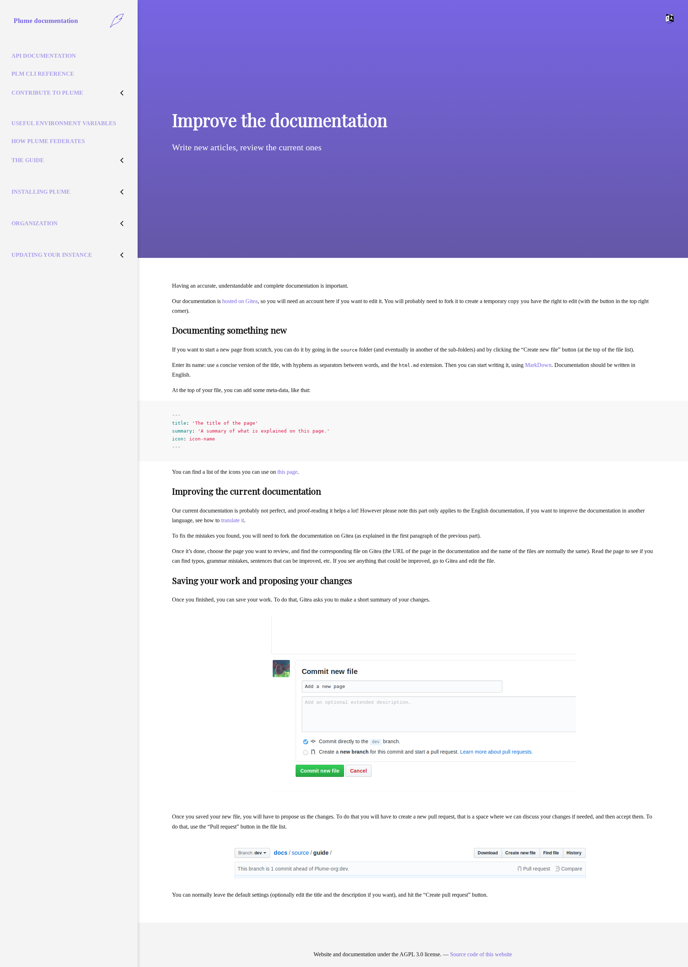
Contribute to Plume (47, 93)
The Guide (27, 160)
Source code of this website (481, 954)
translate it (232, 520)
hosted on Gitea (240, 301)
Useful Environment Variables (63, 123)
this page (287, 472)
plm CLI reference (42, 74)
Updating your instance (51, 255)
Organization (34, 223)
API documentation (43, 56)
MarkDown (538, 365)
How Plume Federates (48, 141)
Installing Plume (40, 192)
